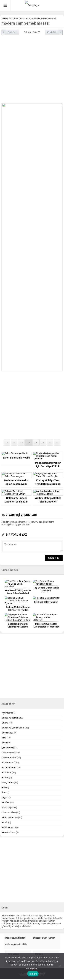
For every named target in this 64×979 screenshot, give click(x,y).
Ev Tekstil (6, 772)
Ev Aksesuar (8, 762)
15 (35, 442)
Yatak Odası (8, 827)
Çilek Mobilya (8, 747)
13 (21, 442)
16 (42, 442)
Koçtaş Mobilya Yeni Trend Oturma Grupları (48, 482)
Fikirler (5, 777)
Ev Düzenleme (9, 767)
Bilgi (4, 737)
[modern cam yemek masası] (32, 237)
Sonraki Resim (54, 32)
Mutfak (5, 802)
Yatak (5, 822)
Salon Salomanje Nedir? (16, 457)
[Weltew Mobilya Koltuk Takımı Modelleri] (48, 492)
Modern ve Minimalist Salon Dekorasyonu (16, 482)
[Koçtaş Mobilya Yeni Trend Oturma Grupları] (48, 475)
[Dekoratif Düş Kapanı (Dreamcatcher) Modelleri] (46, 617)
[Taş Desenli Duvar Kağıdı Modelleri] (46, 582)
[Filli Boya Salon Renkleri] (46, 598)
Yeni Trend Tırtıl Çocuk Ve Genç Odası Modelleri (18, 592)
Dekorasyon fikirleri (15, 937)
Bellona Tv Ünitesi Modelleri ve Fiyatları (16, 500)
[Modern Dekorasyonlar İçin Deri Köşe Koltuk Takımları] (48, 456)
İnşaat (5, 797)
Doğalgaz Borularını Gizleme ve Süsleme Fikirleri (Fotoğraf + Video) (18, 627)
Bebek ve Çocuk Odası (13, 727)
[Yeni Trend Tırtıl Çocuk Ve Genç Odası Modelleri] (18, 584)
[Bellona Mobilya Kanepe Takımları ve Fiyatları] (18, 601)
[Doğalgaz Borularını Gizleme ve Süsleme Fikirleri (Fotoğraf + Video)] (18, 617)
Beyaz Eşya (7, 732)
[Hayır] (59, 966)
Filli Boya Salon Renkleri (46, 602)
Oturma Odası (18, 18)
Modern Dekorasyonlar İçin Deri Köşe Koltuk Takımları (48, 466)
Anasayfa (5, 18)
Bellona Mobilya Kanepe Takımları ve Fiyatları (18, 608)
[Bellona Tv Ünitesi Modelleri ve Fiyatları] (16, 492)
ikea (4, 792)
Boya (4, 742)
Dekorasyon (8, 752)
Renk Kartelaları (10, 817)
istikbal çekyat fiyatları (44, 937)
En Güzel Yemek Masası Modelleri (41, 18)
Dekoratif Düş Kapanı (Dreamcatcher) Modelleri (46, 625)
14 (28, 442)
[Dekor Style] (32, 5)
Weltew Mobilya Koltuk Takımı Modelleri (48, 500)
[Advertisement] (32, 69)
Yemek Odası (8, 832)
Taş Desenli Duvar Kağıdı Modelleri (46, 589)
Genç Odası (8, 782)
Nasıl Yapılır (8, 807)
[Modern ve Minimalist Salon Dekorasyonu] (16, 475)
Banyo (5, 722)
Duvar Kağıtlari (9, 757)
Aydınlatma (7, 712)
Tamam (33, 973)
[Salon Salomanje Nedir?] (16, 453)
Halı (4, 787)
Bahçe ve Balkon (10, 717)
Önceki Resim (10, 32)
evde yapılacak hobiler (16, 944)
